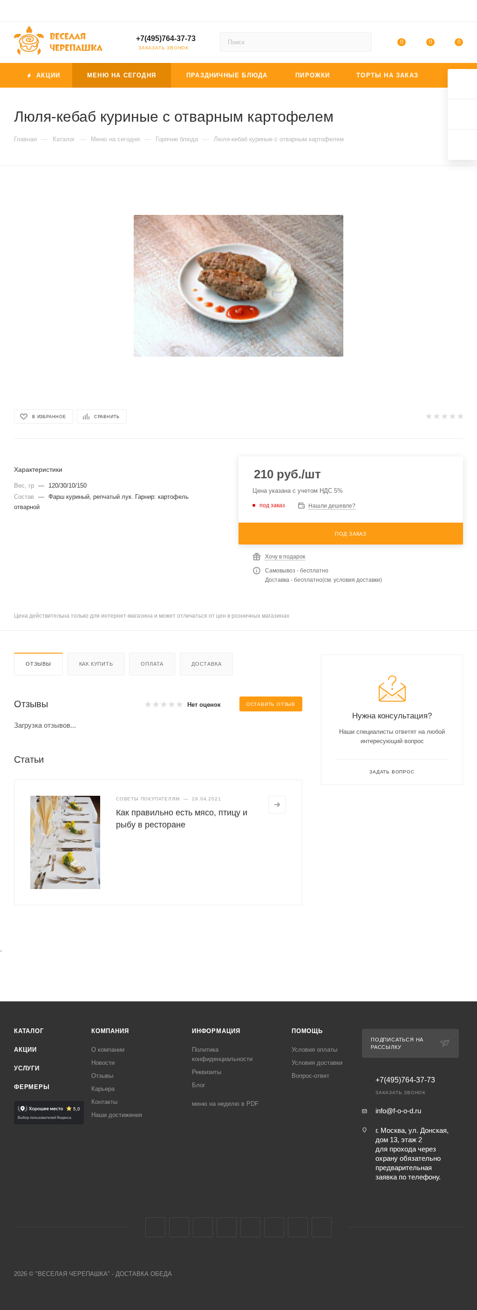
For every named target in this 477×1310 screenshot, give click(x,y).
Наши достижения (116, 1114)
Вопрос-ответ (310, 1075)
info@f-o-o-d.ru (398, 1111)
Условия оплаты (314, 1049)
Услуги (27, 1068)
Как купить (96, 664)
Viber (274, 1227)
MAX (250, 1227)
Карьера (103, 1088)
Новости (103, 1062)
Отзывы (38, 664)
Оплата (152, 664)
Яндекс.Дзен (322, 1227)
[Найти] (360, 42)
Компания (110, 1030)
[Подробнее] (277, 805)
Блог (198, 1085)
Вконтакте (155, 1227)
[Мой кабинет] (459, 12)
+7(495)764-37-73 (166, 38)
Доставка (206, 664)
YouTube (203, 1227)
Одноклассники (227, 1227)
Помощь (307, 1030)
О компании (107, 1049)
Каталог (29, 1030)
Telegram (179, 1227)
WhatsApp (298, 1227)
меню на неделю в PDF (225, 1103)
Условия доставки (317, 1062)
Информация (216, 1030)
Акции (25, 1049)
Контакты (104, 1101)
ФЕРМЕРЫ (32, 1086)
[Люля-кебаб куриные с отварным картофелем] (238, 286)
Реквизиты (206, 1072)
